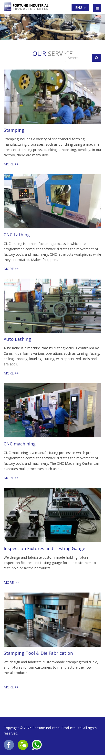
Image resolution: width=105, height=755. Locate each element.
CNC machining (20, 444)
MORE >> (11, 164)
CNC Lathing (17, 234)
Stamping (14, 130)
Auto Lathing (17, 339)
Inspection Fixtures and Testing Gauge (44, 548)
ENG (79, 7)
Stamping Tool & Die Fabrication (38, 653)
